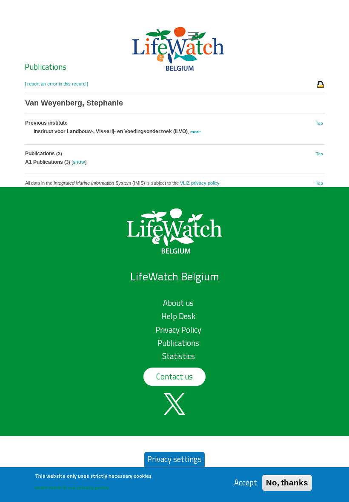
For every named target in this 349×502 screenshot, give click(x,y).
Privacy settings (174, 459)
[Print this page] (321, 84)
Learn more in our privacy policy (72, 487)
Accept (245, 482)
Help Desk (178, 316)
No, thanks (287, 482)
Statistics (178, 356)
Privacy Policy (178, 330)
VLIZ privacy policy (200, 182)
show (79, 162)
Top (319, 123)
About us (178, 303)
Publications (45, 67)
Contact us (174, 376)
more (195, 131)
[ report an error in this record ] (56, 83)
